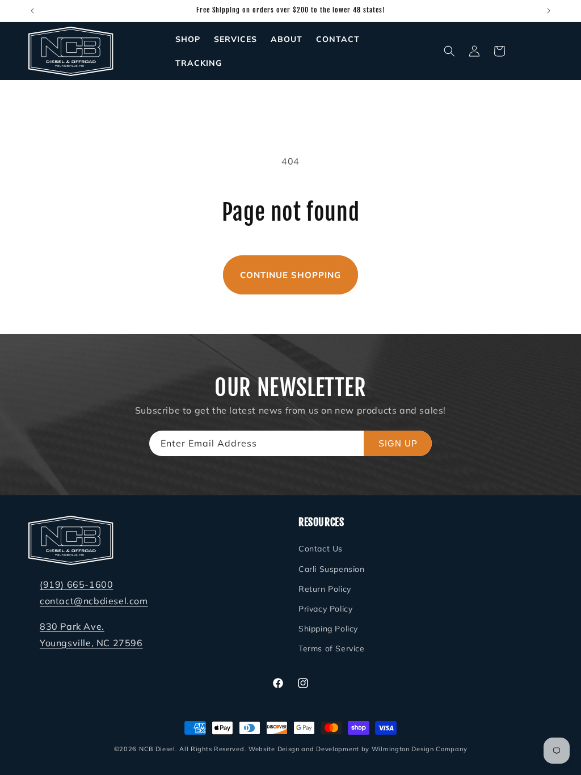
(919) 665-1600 (76, 584)
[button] (449, 51)
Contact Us (320, 549)
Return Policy (324, 589)
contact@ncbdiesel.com (94, 600)
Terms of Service (331, 648)
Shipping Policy (328, 629)
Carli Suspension (331, 569)
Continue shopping (290, 274)
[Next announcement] (548, 11)
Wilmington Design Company (420, 749)
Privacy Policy (325, 609)
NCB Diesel (157, 749)
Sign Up (398, 443)
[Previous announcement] (32, 11)
